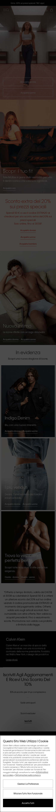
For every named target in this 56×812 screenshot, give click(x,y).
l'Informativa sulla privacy (28, 775)
